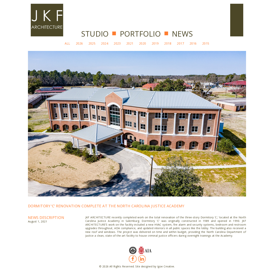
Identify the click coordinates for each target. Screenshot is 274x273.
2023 (117, 43)
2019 (155, 43)
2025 (92, 43)
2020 (142, 43)
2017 (180, 43)
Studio (95, 33)
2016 (193, 43)
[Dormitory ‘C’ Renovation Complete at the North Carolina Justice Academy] (137, 123)
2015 (205, 43)
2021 (129, 43)
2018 (167, 43)
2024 (104, 43)
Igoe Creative (165, 266)
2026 (79, 43)
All (67, 43)
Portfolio (140, 33)
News (182, 33)
